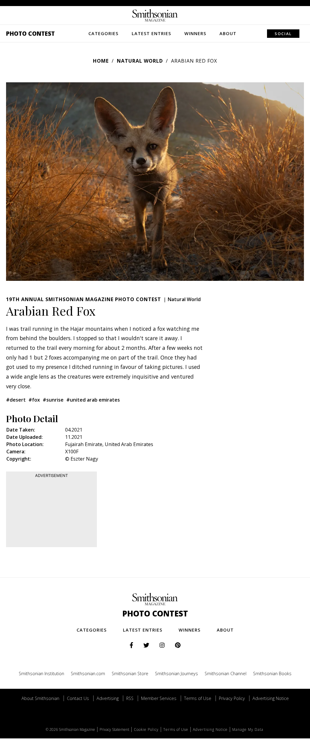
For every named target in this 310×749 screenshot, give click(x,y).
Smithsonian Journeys (176, 673)
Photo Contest (30, 33)
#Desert (16, 399)
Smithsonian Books (272, 673)
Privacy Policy (232, 698)
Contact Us (78, 698)
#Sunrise (53, 399)
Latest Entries (151, 33)
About (227, 33)
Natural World (140, 60)
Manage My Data (247, 729)
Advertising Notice (270, 698)
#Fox (34, 399)
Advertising (108, 698)
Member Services (158, 698)
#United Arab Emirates (93, 399)
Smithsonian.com (88, 673)
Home (101, 60)
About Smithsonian (40, 698)
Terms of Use (197, 698)
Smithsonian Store (130, 673)
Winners (195, 33)
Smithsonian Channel (225, 673)
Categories (103, 33)
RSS (130, 698)
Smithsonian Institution (41, 673)
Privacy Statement (114, 729)
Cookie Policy (146, 729)
